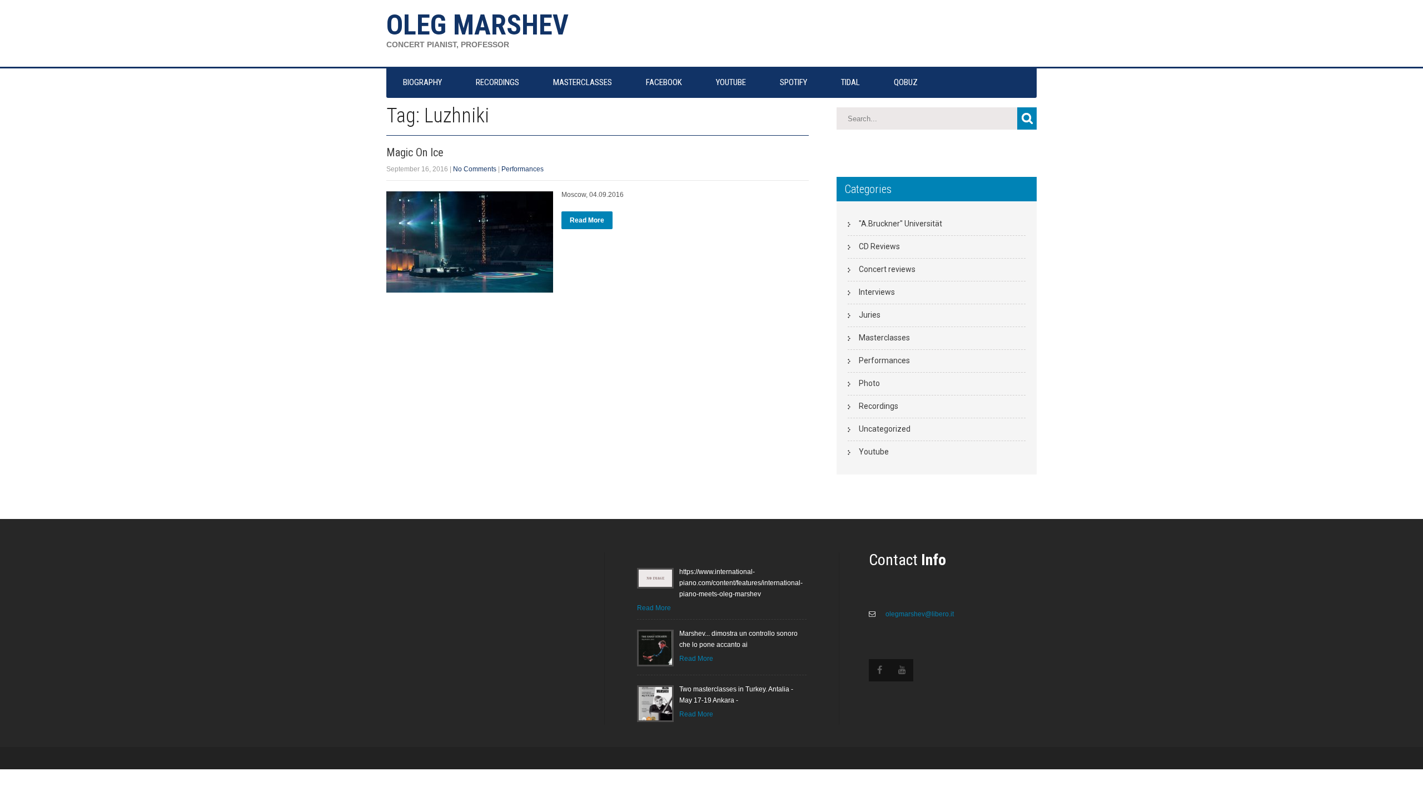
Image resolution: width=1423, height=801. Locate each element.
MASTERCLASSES (582, 82)
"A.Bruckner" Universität (900, 223)
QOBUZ (906, 82)
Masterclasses (884, 337)
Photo (869, 383)
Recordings (878, 406)
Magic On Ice (415, 152)
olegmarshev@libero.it (919, 614)
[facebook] (880, 670)
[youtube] (902, 670)
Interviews (877, 292)
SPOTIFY (793, 82)
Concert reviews (887, 269)
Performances (522, 169)
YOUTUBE (731, 82)
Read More (587, 220)
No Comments (474, 169)
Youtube (874, 451)
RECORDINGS (497, 82)
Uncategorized (884, 428)
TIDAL (850, 82)
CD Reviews (879, 246)
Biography (422, 82)
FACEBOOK (664, 82)
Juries (869, 314)
